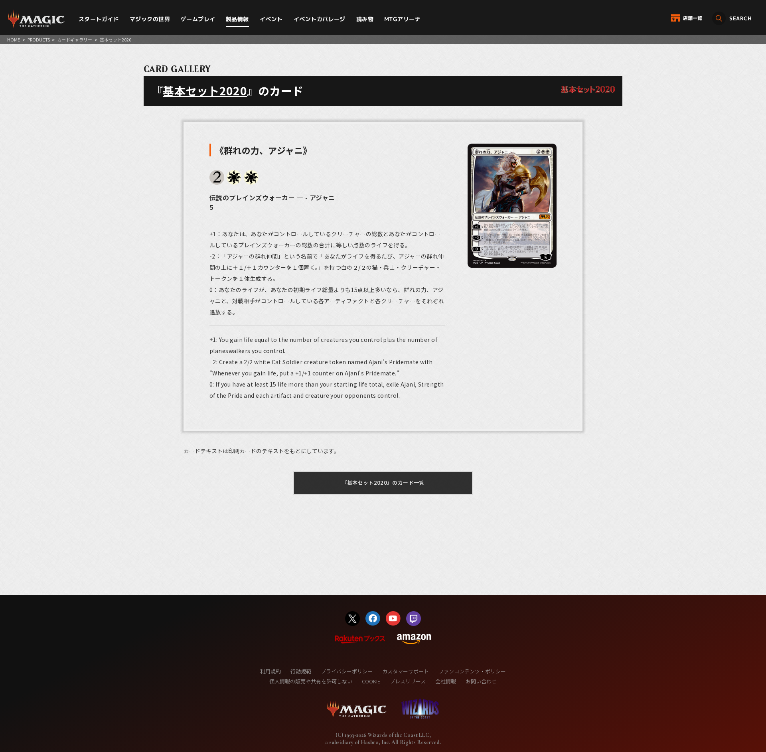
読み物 (364, 19)
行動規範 (300, 671)
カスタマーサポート (405, 671)
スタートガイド (99, 19)
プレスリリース (408, 681)
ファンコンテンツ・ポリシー (472, 671)
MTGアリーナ (402, 19)
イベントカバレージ (319, 19)
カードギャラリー (74, 39)
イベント (271, 19)
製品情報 (237, 19)
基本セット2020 (205, 91)
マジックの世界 (150, 19)
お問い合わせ (481, 681)
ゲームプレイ (198, 19)
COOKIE (371, 681)
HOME (13, 39)
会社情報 (445, 681)
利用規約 (270, 671)
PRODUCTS (39, 39)
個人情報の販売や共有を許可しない (310, 681)
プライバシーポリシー (347, 671)
